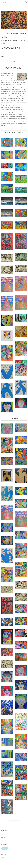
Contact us (18, 62)
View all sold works (14, 822)
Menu (4, 2)
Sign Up (4, 848)
